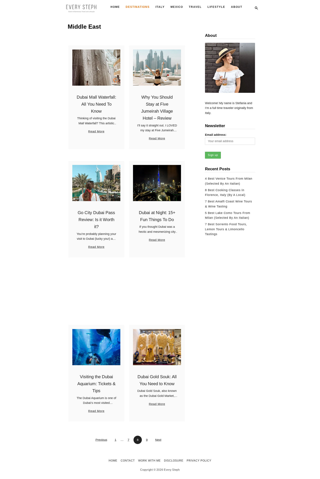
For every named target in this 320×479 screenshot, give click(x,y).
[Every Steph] (81, 8)
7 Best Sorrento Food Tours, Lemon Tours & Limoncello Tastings (226, 229)
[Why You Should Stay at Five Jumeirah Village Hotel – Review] (157, 67)
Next (158, 440)
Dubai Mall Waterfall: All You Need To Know (96, 104)
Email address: (215, 134)
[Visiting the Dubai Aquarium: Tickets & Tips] (96, 347)
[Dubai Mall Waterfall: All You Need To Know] (96, 67)
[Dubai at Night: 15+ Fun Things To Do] (157, 183)
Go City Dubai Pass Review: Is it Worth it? (96, 219)
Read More (96, 132)
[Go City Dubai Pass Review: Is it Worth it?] (96, 183)
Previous (101, 440)
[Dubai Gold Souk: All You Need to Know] (157, 347)
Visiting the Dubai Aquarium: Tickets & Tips (96, 383)
